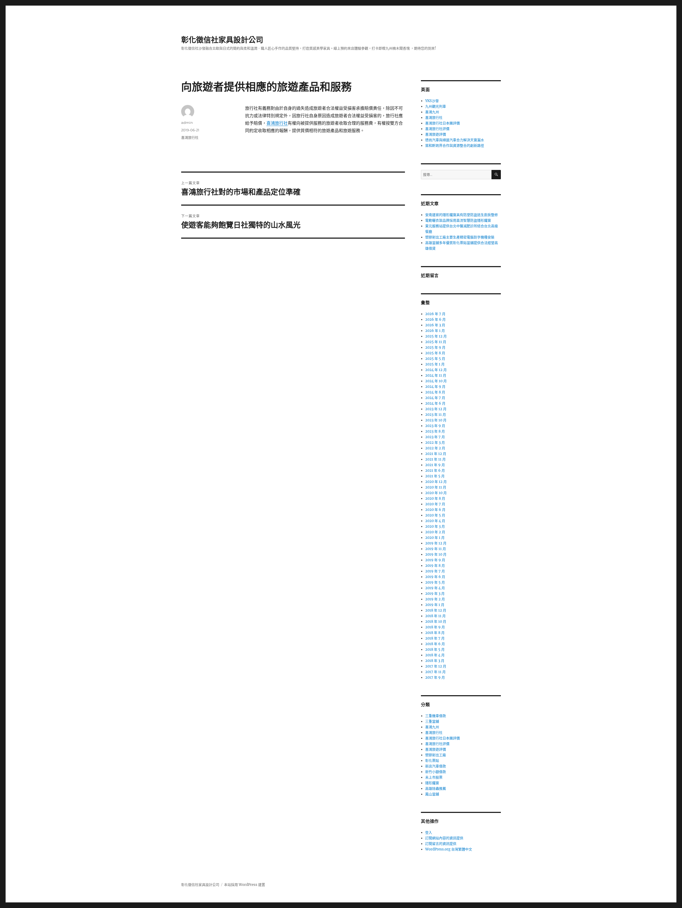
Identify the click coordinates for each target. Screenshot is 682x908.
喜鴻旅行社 (277, 123)
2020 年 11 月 (435, 487)
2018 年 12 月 (435, 610)
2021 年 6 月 (435, 470)
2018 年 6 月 (435, 644)
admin (187, 122)
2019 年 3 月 (435, 593)
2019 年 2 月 (435, 599)
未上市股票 (434, 777)
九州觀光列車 (435, 106)
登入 (428, 832)
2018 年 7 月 (435, 638)
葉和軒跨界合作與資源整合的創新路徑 (454, 145)
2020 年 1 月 (435, 537)
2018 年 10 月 (435, 621)
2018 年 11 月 (435, 616)
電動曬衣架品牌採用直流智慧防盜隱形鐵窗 (458, 220)
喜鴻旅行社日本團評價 (442, 123)
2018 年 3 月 (434, 660)
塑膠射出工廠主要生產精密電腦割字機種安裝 (459, 237)
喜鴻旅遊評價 (435, 134)
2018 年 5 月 (435, 649)
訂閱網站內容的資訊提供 (444, 838)
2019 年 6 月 (435, 577)
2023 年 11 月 (435, 414)
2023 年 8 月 (435, 431)
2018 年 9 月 (435, 627)
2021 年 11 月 (435, 459)
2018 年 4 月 (435, 655)
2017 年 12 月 (435, 666)
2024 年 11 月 (435, 375)
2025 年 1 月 (435, 364)
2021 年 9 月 (435, 465)
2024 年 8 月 (435, 392)
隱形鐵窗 (432, 783)
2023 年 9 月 (435, 426)
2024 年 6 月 (435, 403)
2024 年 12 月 (436, 370)
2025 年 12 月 (436, 336)
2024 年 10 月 (436, 381)
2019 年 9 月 (435, 560)
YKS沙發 (432, 101)
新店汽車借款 (435, 766)
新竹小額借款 (435, 771)
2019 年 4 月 (435, 588)
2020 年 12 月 (436, 481)
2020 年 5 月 (435, 515)
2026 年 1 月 (435, 330)
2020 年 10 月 (436, 493)
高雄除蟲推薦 (435, 788)
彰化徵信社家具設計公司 (222, 39)
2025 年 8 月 (435, 353)
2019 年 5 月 (435, 582)
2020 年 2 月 (435, 532)
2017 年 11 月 (435, 672)
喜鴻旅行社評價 (437, 129)
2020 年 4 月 (435, 521)
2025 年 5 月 (435, 358)
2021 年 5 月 (435, 476)
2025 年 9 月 (435, 347)
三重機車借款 (435, 716)
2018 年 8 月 (435, 632)
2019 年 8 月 (435, 565)
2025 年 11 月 (435, 342)
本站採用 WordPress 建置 (244, 884)
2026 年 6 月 (435, 319)
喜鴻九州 (432, 112)
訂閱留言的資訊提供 (440, 843)
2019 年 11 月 (435, 549)
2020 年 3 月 (435, 526)
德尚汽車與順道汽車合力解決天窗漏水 (454, 140)
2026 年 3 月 (435, 325)
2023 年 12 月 (435, 409)
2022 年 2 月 (435, 448)
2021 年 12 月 (435, 453)
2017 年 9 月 (435, 677)
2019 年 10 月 (435, 554)
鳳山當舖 (432, 794)
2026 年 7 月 (435, 314)
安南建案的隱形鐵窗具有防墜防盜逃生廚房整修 (461, 215)
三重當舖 (432, 721)
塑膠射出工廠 (435, 755)
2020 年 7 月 (435, 504)
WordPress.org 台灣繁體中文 (448, 849)
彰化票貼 (432, 760)
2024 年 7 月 (435, 398)
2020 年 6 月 (435, 509)
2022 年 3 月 (435, 442)
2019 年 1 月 (434, 604)
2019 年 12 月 (435, 543)
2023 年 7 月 (435, 437)
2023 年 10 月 (435, 420)
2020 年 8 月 (435, 498)
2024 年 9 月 (435, 386)
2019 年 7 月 (435, 571)
